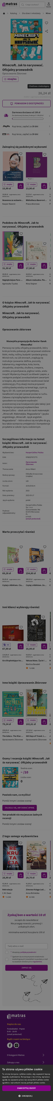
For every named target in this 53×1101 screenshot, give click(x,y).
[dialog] (26, 1083)
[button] (26, 1096)
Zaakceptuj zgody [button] (26, 1088)
